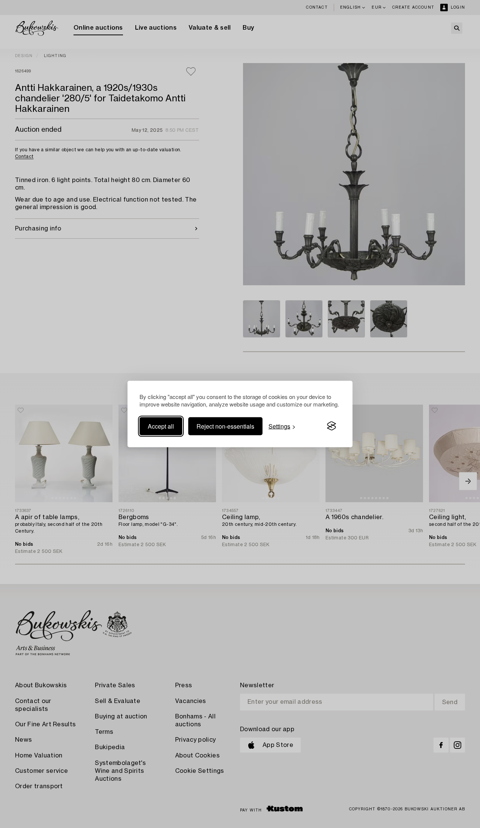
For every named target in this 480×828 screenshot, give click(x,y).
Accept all (161, 426)
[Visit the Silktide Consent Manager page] (331, 426)
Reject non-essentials (225, 426)
